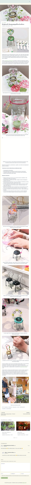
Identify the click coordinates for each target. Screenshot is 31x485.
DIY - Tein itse (4, 22)
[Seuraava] (28, 429)
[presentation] (8, 426)
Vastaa (29, 445)
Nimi (2, 473)
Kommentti (3, 463)
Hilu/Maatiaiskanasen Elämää (9, 445)
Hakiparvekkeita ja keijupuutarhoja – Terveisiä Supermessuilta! (8, 413)
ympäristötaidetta (8, 408)
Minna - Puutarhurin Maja (9, 452)
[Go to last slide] (2, 429)
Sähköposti (13, 473)
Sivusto (22, 473)
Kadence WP (24, 482)
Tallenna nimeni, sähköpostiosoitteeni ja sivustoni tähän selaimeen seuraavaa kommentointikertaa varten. (15, 475)
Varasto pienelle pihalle (26, 413)
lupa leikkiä (3, 408)
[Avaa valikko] (29, 1)
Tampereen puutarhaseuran (9, 60)
